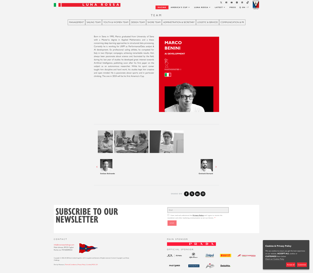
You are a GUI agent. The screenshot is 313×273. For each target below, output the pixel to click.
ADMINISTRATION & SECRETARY (179, 22)
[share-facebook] (186, 193)
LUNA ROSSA (201, 7)
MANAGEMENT (76, 22)
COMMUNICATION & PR (232, 22)
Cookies (88, 264)
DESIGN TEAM (138, 22)
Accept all (290, 265)
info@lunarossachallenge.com (64, 245)
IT (248, 7)
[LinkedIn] (242, 2)
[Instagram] (237, 2)
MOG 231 (95, 264)
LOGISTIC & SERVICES (207, 22)
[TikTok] (247, 2)
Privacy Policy (198, 215)
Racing (162, 7)
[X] (221, 2)
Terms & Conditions (71, 264)
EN (243, 7)
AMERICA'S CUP (179, 7)
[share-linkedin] (197, 193)
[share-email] (203, 193)
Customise (302, 265)
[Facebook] (226, 2)
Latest (219, 7)
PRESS (232, 7)
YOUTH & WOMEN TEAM (115, 22)
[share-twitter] (192, 193)
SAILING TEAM (94, 22)
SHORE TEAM (154, 22)
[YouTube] (231, 2)
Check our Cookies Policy (274, 259)
